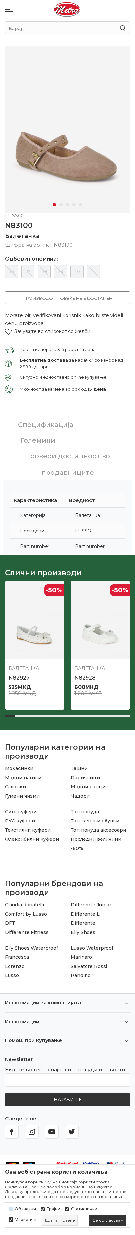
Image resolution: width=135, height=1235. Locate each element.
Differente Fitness (26, 932)
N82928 (85, 678)
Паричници (85, 778)
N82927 (19, 678)
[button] (47, 331)
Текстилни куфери (28, 830)
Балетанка (22, 236)
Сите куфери (21, 812)
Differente (83, 923)
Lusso (12, 975)
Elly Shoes (83, 932)
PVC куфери (20, 821)
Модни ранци (88, 787)
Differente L (85, 914)
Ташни (79, 768)
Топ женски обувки (95, 821)
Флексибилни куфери (32, 839)
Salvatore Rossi (89, 966)
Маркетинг (26, 1220)
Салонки (15, 787)
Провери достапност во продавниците (67, 464)
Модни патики (23, 778)
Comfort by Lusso (26, 914)
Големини (37, 440)
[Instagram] (31, 1131)
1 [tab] (54, 204)
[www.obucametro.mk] (67, 9)
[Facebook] (11, 1131)
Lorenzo (15, 966)
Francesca (17, 957)
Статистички (84, 1209)
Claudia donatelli (24, 905)
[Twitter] (71, 1131)
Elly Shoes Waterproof (31, 948)
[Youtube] (51, 1131)
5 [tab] (80, 204)
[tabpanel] (67, 129)
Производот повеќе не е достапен (67, 298)
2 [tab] (61, 204)
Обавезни (25, 1209)
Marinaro (81, 957)
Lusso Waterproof (92, 948)
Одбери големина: (31, 259)
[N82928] (100, 620)
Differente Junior (91, 905)
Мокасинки (19, 768)
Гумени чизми (22, 796)
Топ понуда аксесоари (98, 830)
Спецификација (45, 425)
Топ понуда (85, 812)
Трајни (53, 1209)
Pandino (81, 975)
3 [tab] (67, 204)
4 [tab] (74, 204)
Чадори (80, 796)
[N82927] (34, 620)
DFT (10, 923)
